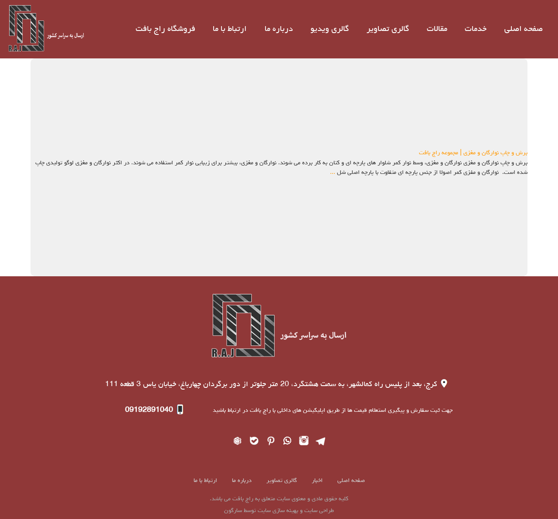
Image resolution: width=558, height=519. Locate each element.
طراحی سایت (318, 510)
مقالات (437, 29)
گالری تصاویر (388, 29)
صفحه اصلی (523, 29)
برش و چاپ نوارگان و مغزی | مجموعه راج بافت (473, 152)
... (332, 172)
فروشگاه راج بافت (165, 29)
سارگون (234, 510)
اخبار (316, 480)
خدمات (476, 29)
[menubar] (338, 29)
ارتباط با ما (230, 29)
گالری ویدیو (329, 29)
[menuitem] (523, 29)
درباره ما (279, 29)
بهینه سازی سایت (278, 510)
